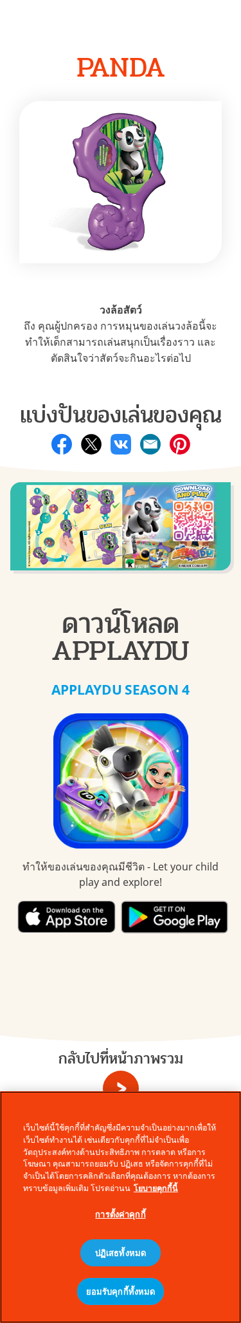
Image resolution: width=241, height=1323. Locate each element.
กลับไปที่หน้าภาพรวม (120, 1059)
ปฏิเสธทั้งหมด (120, 1253)
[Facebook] (61, 444)
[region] (120, 1207)
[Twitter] (91, 444)
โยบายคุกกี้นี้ (156, 1188)
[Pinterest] (180, 444)
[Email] (150, 444)
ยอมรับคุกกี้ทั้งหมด (121, 1291)
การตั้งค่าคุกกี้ (120, 1214)
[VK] (121, 444)
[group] (120, 533)
